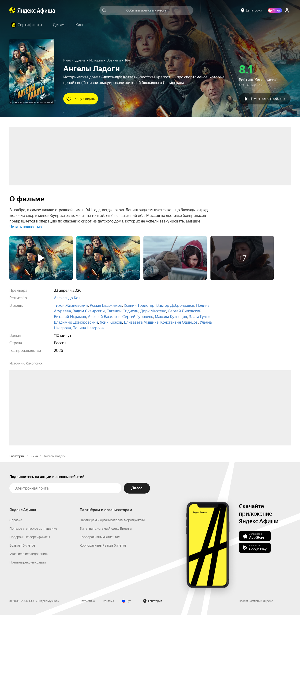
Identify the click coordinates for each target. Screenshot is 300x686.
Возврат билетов (22, 616)
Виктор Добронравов (175, 305)
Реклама (108, 672)
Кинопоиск (34, 363)
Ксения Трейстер (139, 305)
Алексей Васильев (104, 316)
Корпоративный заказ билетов (103, 616)
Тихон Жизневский (71, 305)
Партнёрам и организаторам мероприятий (112, 591)
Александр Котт (68, 298)
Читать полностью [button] (25, 227)
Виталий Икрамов (70, 316)
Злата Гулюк (199, 316)
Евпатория (17, 527)
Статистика (87, 672)
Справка (15, 591)
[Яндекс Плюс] (275, 10)
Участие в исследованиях (28, 625)
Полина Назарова (88, 328)
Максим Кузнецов (171, 316)
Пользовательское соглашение (33, 600)
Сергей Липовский (185, 311)
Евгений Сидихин (122, 311)
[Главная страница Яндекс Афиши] (12, 10)
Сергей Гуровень (137, 316)
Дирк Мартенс (153, 311)
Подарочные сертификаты (29, 608)
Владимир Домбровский (76, 322)
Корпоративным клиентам (100, 608)
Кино (34, 527)
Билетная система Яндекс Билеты (106, 600)
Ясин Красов (111, 322)
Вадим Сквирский (89, 311)
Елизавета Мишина (141, 322)
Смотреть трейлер (268, 98)
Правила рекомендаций (27, 633)
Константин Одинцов (179, 322)
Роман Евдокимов (106, 305)
